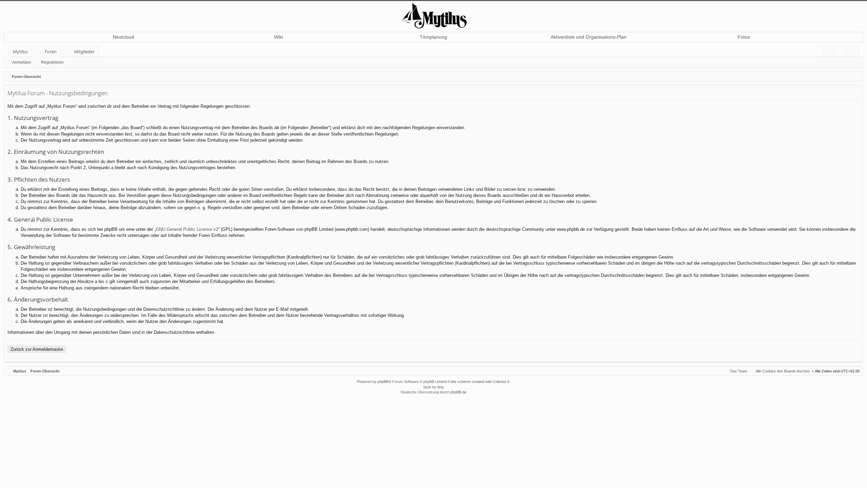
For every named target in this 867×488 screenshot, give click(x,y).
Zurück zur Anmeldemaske (36, 349)
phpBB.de (458, 392)
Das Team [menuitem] (738, 371)
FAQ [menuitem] (830, 52)
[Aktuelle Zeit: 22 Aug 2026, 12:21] (856, 77)
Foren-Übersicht (45, 371)
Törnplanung (433, 37)
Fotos (744, 37)
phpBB (383, 382)
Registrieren (52, 62)
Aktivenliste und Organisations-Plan (589, 37)
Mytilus (20, 51)
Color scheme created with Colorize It (478, 382)
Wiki (278, 37)
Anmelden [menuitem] (842, 52)
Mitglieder (84, 51)
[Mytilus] (433, 14)
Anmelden (21, 62)
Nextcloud (123, 37)
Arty (440, 387)
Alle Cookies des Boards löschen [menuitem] (783, 371)
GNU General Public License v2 (187, 229)
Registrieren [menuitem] (855, 52)
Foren (51, 51)
